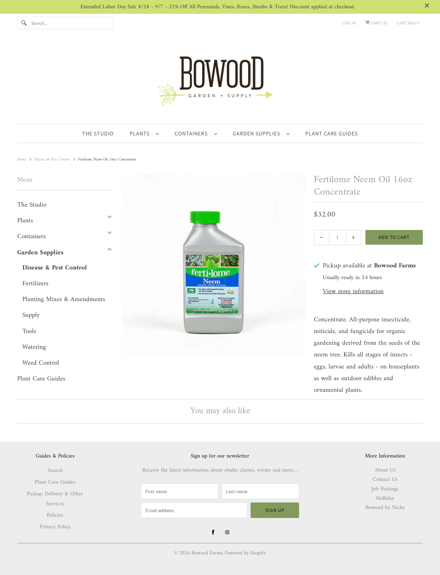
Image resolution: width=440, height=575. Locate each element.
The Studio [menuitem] (98, 133)
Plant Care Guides (41, 379)
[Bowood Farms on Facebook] (213, 532)
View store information (353, 292)
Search (55, 470)
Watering (34, 347)
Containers (192, 133)
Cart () (379, 22)
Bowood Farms (206, 553)
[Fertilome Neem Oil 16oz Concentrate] (213, 265)
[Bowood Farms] (220, 80)
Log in (349, 22)
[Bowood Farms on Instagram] (227, 532)
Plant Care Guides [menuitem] (331, 133)
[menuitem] (144, 133)
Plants (141, 133)
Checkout (408, 22)
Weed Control (40, 363)
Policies (55, 515)
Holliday (385, 498)
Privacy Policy (55, 527)
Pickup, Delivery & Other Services (55, 499)
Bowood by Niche (385, 507)
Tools (29, 331)
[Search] (24, 23)
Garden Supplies (258, 133)
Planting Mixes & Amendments (63, 299)
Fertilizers (35, 283)
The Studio (31, 205)
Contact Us (385, 479)
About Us (385, 470)
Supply (31, 315)
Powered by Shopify (245, 553)
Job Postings (385, 489)
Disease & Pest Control (54, 268)
